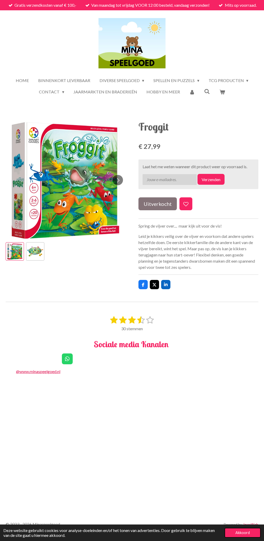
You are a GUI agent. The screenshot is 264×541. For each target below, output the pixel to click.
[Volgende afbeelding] (118, 180)
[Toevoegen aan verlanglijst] (185, 203)
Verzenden (211, 179)
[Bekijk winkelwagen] (222, 91)
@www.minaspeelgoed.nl (38, 371)
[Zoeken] (207, 91)
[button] (15, 251)
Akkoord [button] (242, 532)
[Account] (192, 91)
